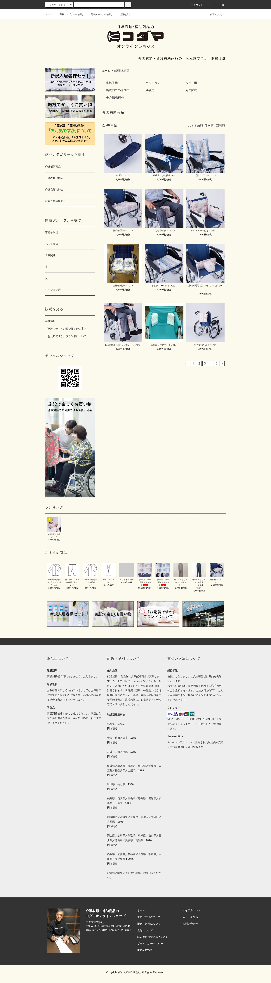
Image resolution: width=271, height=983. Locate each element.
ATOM (148, 950)
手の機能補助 (115, 97)
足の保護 (191, 90)
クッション (152, 82)
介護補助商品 (121, 70)
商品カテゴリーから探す (72, 14)
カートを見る (190, 917)
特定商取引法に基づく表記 (152, 936)
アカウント (197, 5)
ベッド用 (191, 82)
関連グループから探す (102, 14)
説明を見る (125, 14)
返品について (145, 930)
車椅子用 (112, 82)
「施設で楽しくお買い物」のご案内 (65, 328)
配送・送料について (149, 923)
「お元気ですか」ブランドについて (65, 336)
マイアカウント (192, 910)
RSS (140, 950)
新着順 (220, 125)
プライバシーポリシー (150, 943)
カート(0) (218, 5)
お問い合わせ (216, 14)
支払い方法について (149, 917)
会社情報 (50, 321)
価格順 (209, 125)
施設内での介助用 (118, 90)
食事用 (149, 90)
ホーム (49, 14)
